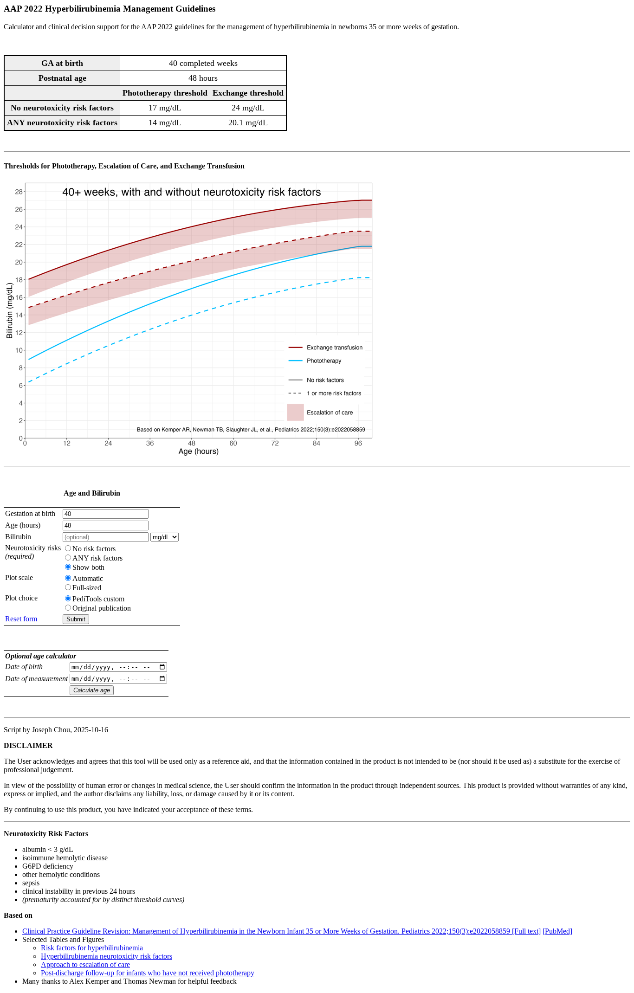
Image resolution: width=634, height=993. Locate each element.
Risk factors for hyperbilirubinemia (92, 948)
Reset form (21, 619)
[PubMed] (557, 931)
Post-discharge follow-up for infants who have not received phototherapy (147, 973)
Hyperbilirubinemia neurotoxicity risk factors (106, 956)
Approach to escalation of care (85, 964)
